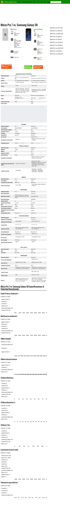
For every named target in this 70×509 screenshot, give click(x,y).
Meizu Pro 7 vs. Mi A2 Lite (56, 30)
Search (48, 2)
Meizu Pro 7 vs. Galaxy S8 (56, 53)
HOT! (42, 2)
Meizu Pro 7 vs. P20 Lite (56, 39)
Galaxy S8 (33, 78)
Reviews (19, 2)
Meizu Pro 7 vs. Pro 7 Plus (56, 27)
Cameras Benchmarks (27, 2)
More (45, 2)
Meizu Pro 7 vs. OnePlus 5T (57, 48)
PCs (38, 2)
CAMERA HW (40, 52)
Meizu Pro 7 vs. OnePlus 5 (56, 45)
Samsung (36, 29)
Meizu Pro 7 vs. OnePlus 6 (56, 42)
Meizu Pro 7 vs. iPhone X (56, 51)
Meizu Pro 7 (17, 77)
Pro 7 (15, 29)
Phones (34, 2)
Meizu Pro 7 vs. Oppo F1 (56, 36)
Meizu (12, 29)
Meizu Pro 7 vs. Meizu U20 (56, 33)
